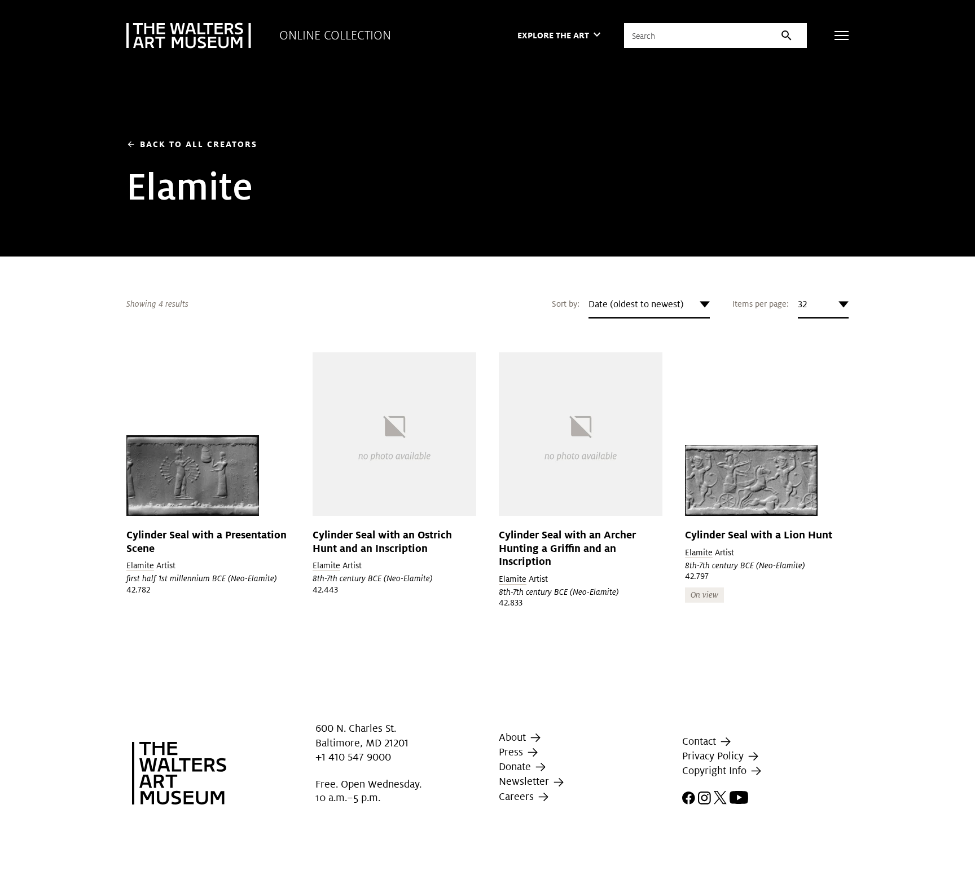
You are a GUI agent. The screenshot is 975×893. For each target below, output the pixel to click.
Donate (516, 766)
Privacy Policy (714, 755)
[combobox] (649, 304)
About (514, 737)
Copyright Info (715, 770)
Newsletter (525, 781)
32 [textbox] (802, 304)
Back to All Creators (191, 144)
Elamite (140, 565)
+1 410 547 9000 (353, 756)
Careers (518, 796)
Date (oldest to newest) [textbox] (636, 304)
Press (512, 751)
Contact (700, 741)
